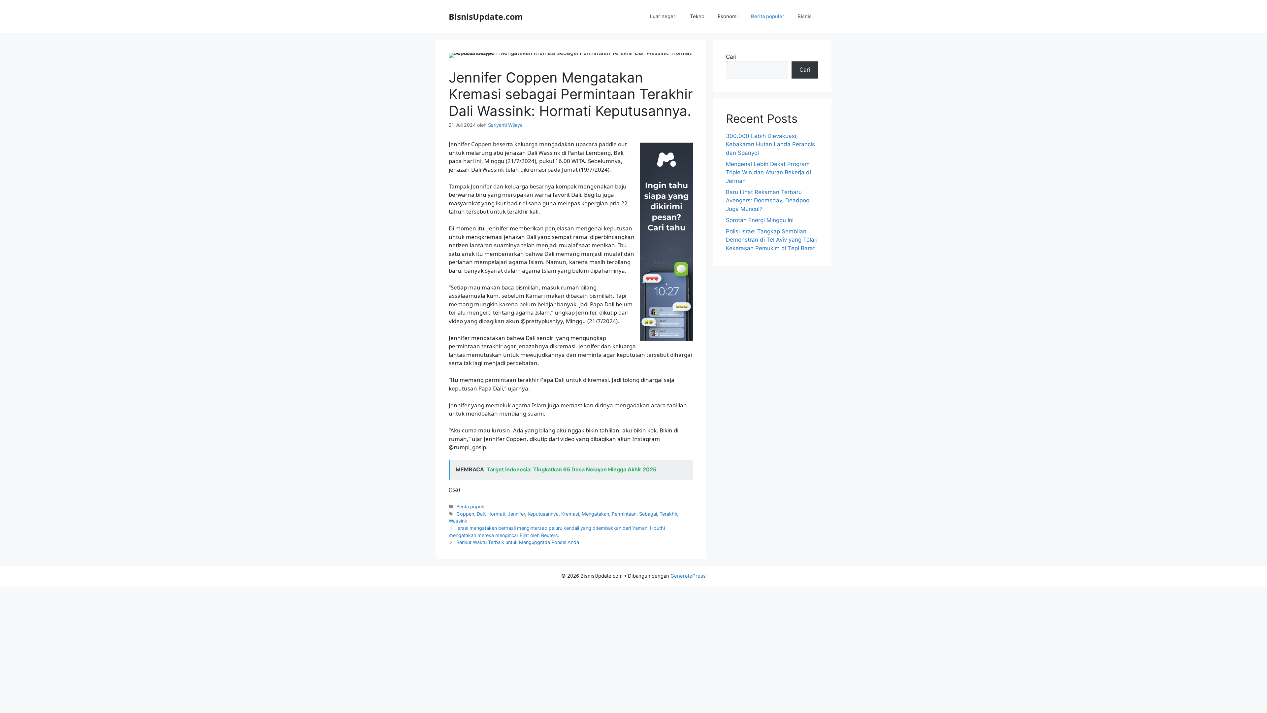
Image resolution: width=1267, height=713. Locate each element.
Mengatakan (595, 514)
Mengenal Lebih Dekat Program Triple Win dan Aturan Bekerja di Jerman (768, 172)
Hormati (496, 514)
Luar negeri (663, 16)
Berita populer (767, 16)
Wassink (458, 521)
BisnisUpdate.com (486, 16)
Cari (731, 56)
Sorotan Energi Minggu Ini (760, 220)
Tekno (697, 16)
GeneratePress (688, 576)
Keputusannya (543, 514)
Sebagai (648, 514)
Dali (481, 514)
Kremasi (570, 514)
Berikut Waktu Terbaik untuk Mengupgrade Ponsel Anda (517, 542)
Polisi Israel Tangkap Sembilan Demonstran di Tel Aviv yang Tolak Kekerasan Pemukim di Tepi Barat (771, 240)
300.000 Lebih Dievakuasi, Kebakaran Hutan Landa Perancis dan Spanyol (770, 144)
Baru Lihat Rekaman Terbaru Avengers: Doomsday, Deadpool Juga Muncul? (768, 200)
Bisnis (804, 16)
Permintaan (624, 514)
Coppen (465, 514)
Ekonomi (728, 16)
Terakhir (668, 514)
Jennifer (516, 514)
